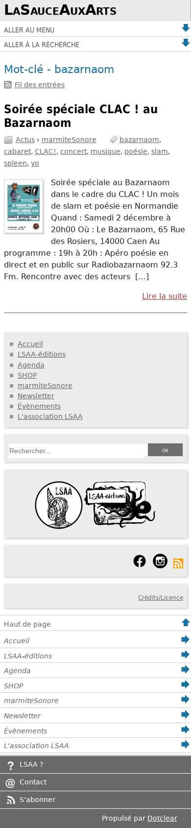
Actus (25, 140)
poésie (135, 151)
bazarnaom (139, 140)
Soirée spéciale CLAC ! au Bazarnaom (81, 116)
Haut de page (27, 624)
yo (35, 163)
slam (159, 151)
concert (73, 151)
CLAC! (45, 151)
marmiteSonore (69, 140)
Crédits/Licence (160, 597)
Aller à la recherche (41, 45)
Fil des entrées (40, 85)
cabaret (17, 151)
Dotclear (162, 818)
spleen (15, 163)
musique (105, 151)
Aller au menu (29, 30)
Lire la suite (164, 296)
